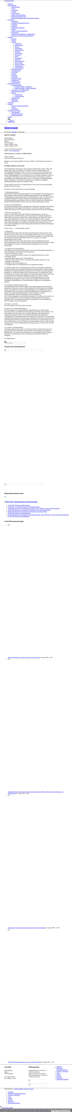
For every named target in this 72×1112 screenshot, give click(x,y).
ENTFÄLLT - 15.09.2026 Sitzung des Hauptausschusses (24, 507)
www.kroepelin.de (14, 150)
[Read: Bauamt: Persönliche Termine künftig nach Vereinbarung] (9, 525)
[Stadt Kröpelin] (9, 1)
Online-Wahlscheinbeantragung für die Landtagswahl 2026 (24, 1062)
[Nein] (70, 1111)
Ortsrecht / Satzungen (62, 1071)
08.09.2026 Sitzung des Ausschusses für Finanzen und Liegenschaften (27, 511)
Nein (56, 1111)
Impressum (11, 127)
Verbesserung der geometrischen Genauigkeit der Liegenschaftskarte (27, 928)
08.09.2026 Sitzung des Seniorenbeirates (19, 513)
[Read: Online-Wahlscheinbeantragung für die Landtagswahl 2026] (9, 930)
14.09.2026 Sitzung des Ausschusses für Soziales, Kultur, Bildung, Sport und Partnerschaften (34, 508)
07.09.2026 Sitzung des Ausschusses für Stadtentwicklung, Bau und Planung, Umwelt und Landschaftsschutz (38, 515)
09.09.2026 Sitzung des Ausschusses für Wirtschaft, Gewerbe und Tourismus (29, 510)
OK (52, 1111)
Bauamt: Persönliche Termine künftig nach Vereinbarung (23, 657)
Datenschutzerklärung (62, 1079)
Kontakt (58, 1076)
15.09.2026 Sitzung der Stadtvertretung (19, 505)
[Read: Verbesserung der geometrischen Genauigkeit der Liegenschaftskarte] (9, 795)
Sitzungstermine (31, 502)
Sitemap (58, 1074)
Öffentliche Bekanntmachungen (62, 1069)
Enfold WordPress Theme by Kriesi (23, 1089)
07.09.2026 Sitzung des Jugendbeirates (19, 516)
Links (58, 1073)
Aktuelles (59, 1066)
